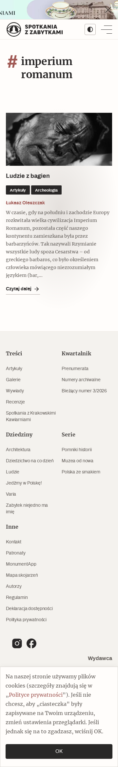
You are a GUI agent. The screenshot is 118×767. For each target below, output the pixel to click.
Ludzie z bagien (28, 176)
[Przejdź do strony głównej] (35, 29)
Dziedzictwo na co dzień (30, 461)
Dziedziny (19, 434)
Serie (68, 434)
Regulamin (17, 597)
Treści (14, 353)
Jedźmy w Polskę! (24, 483)
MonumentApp (21, 564)
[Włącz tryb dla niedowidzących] (90, 29)
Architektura (18, 450)
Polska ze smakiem (81, 472)
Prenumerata (75, 368)
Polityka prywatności (26, 620)
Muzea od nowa (77, 461)
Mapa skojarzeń (22, 575)
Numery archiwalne (81, 380)
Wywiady (15, 391)
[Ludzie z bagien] (59, 139)
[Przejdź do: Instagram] (17, 643)
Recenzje (15, 402)
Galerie (13, 380)
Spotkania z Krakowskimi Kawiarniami (31, 416)
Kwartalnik (76, 353)
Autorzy (14, 586)
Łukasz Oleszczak (25, 202)
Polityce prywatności (36, 695)
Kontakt (13, 542)
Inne (12, 527)
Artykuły (14, 368)
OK (59, 751)
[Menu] (106, 29)
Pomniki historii (77, 450)
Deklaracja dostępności (29, 608)
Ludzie (12, 472)
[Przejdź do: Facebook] (31, 643)
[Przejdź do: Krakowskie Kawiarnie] (59, 9)
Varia (11, 494)
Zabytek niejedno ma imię (27, 508)
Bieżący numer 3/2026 (84, 391)
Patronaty (16, 553)
